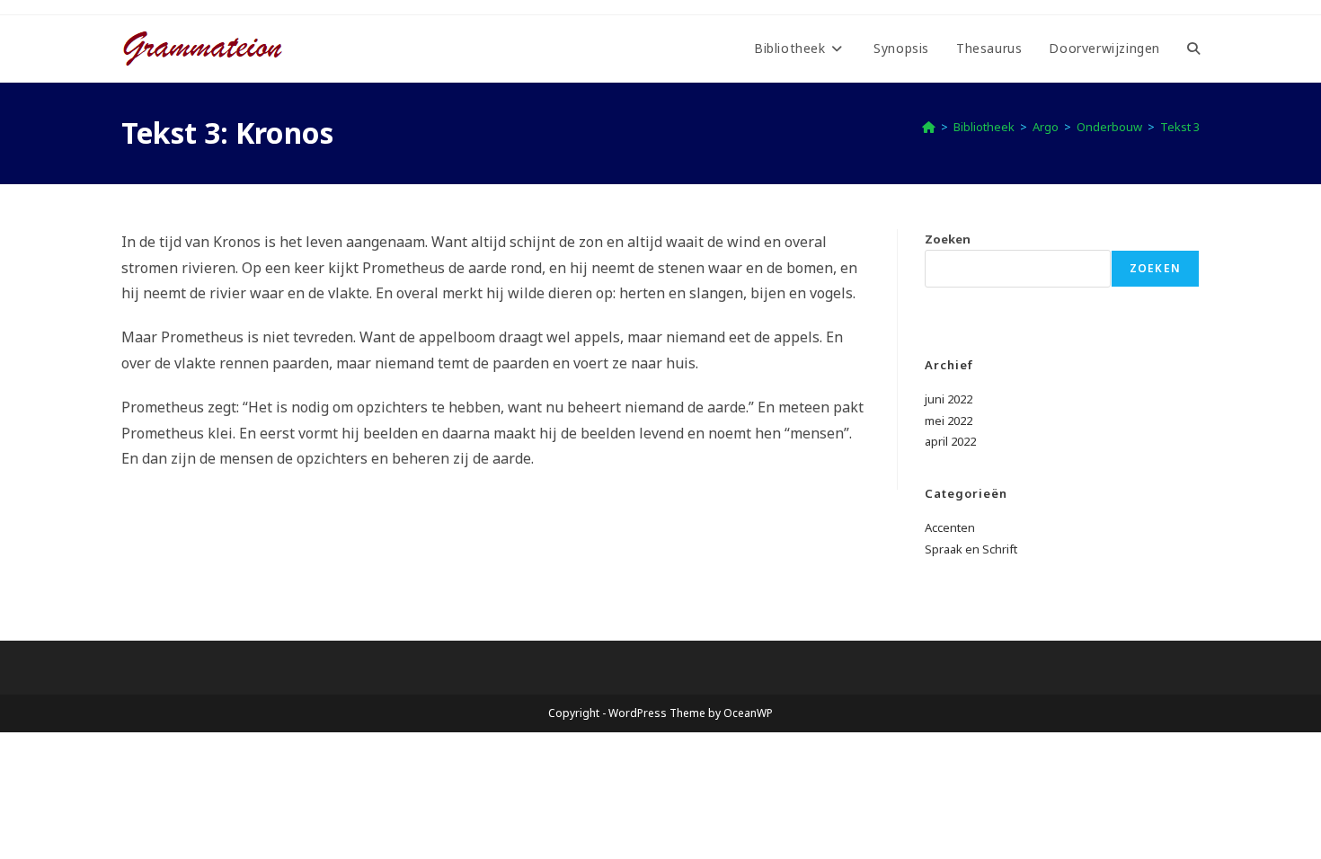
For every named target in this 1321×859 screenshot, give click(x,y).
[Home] (928, 127)
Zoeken (948, 239)
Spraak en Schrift (971, 549)
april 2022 (950, 441)
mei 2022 (948, 420)
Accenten (950, 527)
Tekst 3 (1180, 127)
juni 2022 (948, 399)
